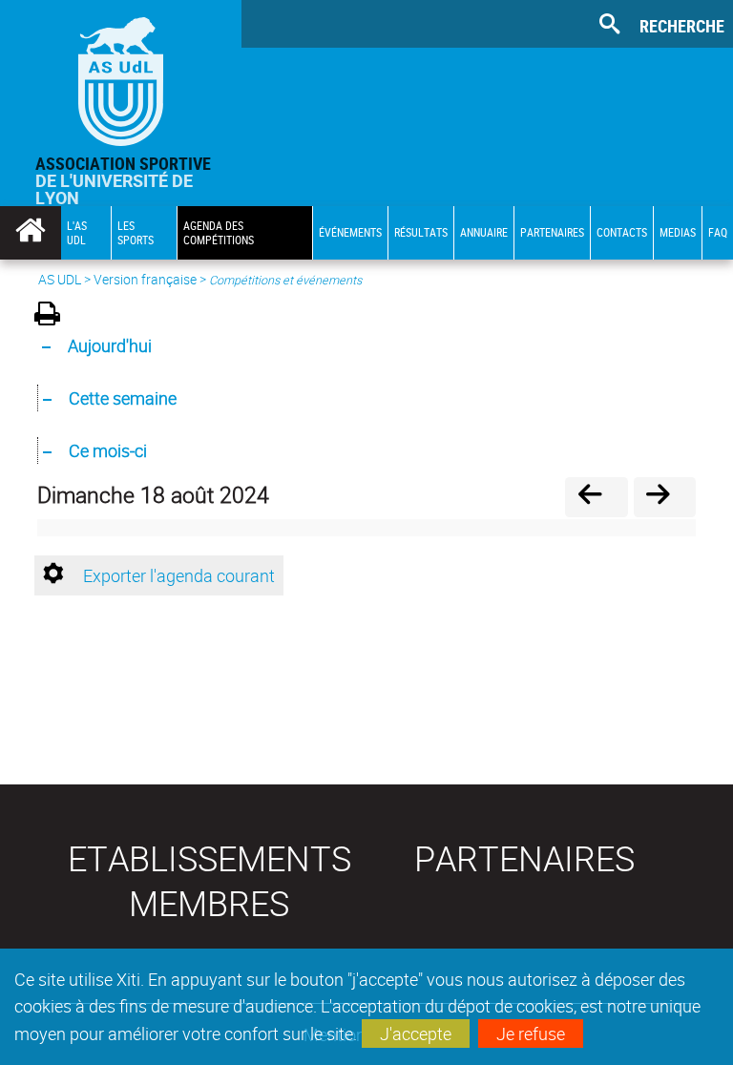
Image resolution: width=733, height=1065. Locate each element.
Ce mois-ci (108, 450)
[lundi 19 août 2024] (665, 496)
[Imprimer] (53, 316)
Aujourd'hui (110, 345)
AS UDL (59, 279)
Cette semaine (123, 397)
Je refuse (530, 1033)
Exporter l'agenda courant (179, 575)
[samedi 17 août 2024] (596, 496)
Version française (145, 279)
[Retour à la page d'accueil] (120, 77)
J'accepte (415, 1033)
